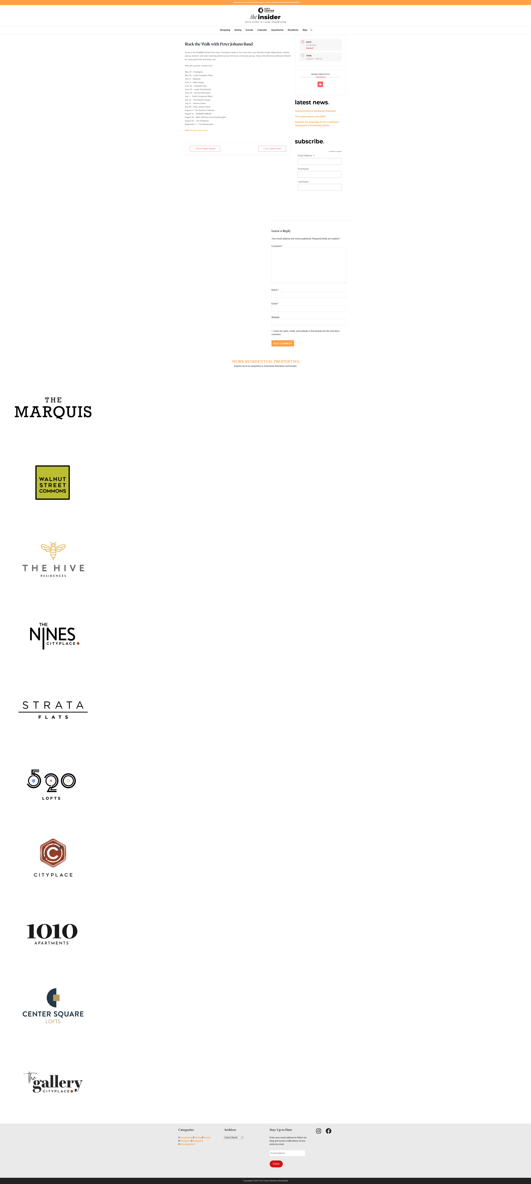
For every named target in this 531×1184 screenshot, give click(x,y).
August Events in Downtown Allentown (315, 111)
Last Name (303, 182)
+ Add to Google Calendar (205, 149)
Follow (276, 1164)
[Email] (320, 84)
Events (249, 30)
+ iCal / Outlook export (272, 149)
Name (275, 290)
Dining (238, 30)
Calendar (262, 30)
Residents (293, 30)
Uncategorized (187, 1144)
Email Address (306, 156)
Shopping (225, 30)
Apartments (277, 30)
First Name (303, 169)
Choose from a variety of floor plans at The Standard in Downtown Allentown (266, 2)
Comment (276, 246)
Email (274, 303)
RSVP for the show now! (196, 130)
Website (275, 317)
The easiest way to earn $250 (310, 116)
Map (305, 30)
